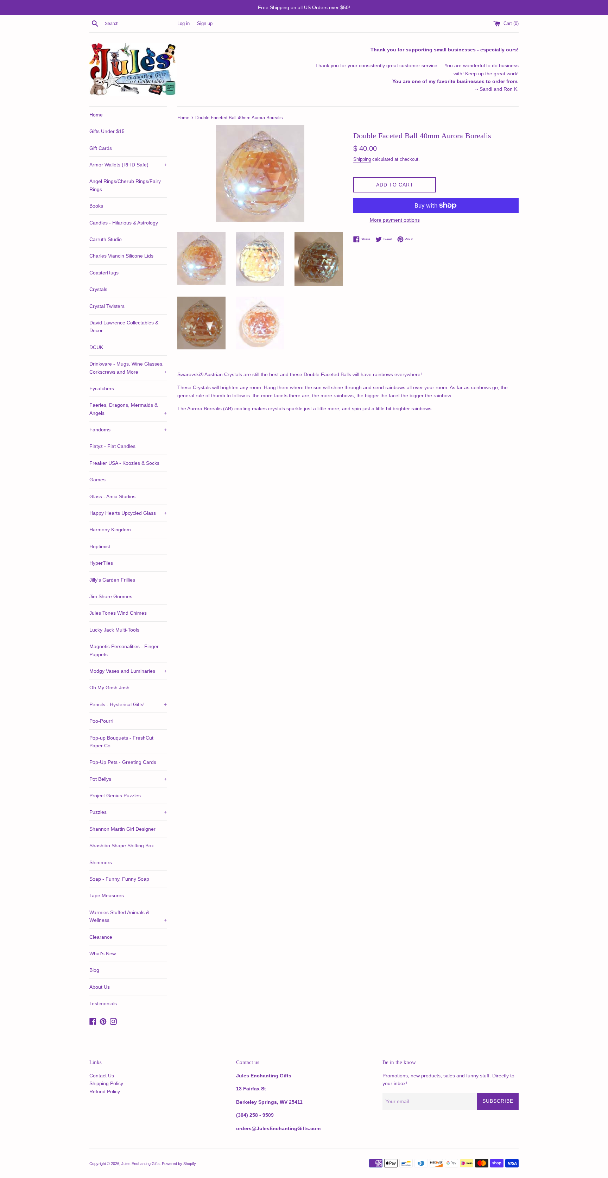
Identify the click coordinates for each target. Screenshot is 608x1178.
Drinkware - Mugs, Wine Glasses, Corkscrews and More (128, 367)
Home (96, 115)
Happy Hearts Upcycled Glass (128, 513)
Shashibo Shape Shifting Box (121, 845)
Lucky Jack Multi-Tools (114, 630)
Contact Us (101, 1075)
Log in (183, 23)
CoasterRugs (104, 273)
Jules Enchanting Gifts (140, 1163)
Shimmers (100, 862)
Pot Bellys (128, 779)
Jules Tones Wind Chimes (118, 613)
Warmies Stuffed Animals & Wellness (128, 916)
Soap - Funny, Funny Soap (119, 879)
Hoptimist (99, 546)
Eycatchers (101, 388)
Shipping (362, 159)
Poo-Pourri (101, 721)
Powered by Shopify (179, 1163)
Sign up (205, 23)
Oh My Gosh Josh (109, 687)
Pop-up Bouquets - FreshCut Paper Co (121, 741)
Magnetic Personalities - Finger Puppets (124, 650)
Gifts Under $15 (107, 131)
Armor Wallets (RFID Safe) (128, 164)
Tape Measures (106, 895)
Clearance (100, 937)
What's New (102, 953)
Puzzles (128, 812)
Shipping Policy (106, 1083)
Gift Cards (100, 148)
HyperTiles (101, 563)
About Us (99, 987)
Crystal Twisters (107, 306)
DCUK (96, 347)
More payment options (395, 220)
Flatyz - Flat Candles (112, 446)
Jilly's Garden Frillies (112, 580)
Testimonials (103, 1003)
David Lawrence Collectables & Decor (123, 326)
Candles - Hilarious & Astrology (123, 223)
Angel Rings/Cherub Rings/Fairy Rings (125, 185)
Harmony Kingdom (110, 529)
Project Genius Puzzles (115, 795)
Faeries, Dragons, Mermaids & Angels (128, 409)
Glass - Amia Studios (112, 496)
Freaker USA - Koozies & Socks (124, 463)
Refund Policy (104, 1091)
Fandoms (128, 429)
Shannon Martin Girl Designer (122, 829)
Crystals (98, 289)
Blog (94, 970)
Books (96, 206)
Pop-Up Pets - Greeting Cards (122, 762)
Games (97, 479)
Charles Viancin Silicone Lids (121, 256)
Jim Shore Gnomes (110, 596)
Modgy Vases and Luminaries (128, 671)
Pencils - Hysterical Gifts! (128, 704)
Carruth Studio (105, 239)
